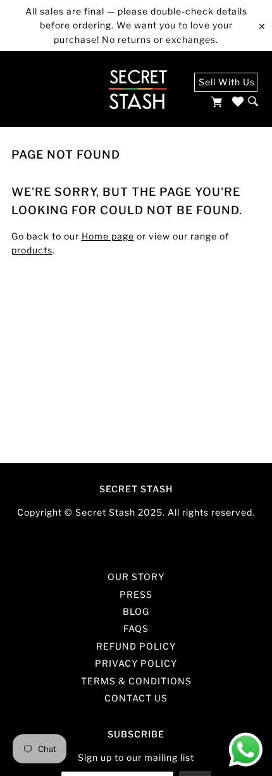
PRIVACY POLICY (136, 663)
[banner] (138, 89)
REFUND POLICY (136, 646)
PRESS (136, 594)
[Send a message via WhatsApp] (246, 750)
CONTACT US (136, 698)
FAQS (136, 628)
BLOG (136, 611)
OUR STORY (136, 576)
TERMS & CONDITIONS (136, 681)
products (32, 250)
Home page (108, 236)
